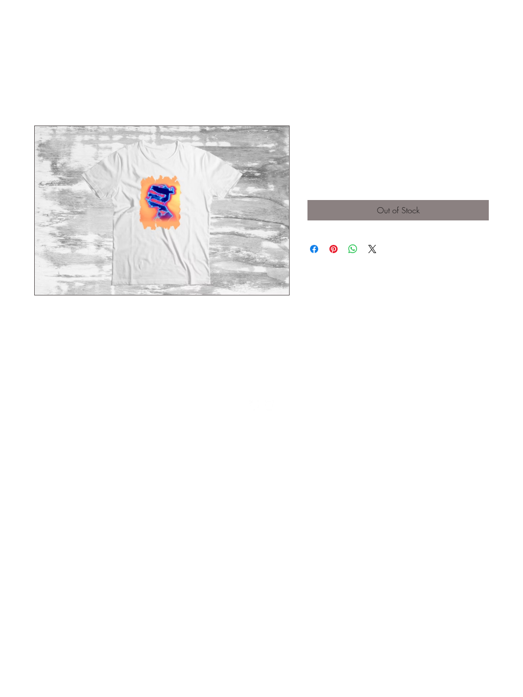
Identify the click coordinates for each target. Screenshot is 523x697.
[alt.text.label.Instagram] (269, 405)
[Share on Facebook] (314, 249)
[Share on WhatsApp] (353, 249)
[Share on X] (372, 249)
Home (44, 88)
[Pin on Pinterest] (333, 249)
